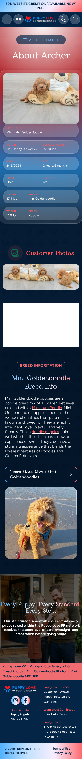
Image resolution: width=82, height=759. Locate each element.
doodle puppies (45, 431)
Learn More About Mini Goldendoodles (33, 474)
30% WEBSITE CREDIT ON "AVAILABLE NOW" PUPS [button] (41, 6)
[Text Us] (75, 19)
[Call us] (63, 19)
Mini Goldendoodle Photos (47, 671)
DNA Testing (52, 737)
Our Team (50, 702)
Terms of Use (61, 748)
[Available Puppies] (18, 19)
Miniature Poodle (47, 407)
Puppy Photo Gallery (45, 666)
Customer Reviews (56, 691)
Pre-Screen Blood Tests (59, 732)
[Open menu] (7, 19)
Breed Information (56, 714)
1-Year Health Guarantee (60, 726)
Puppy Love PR (14, 666)
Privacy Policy (62, 753)
